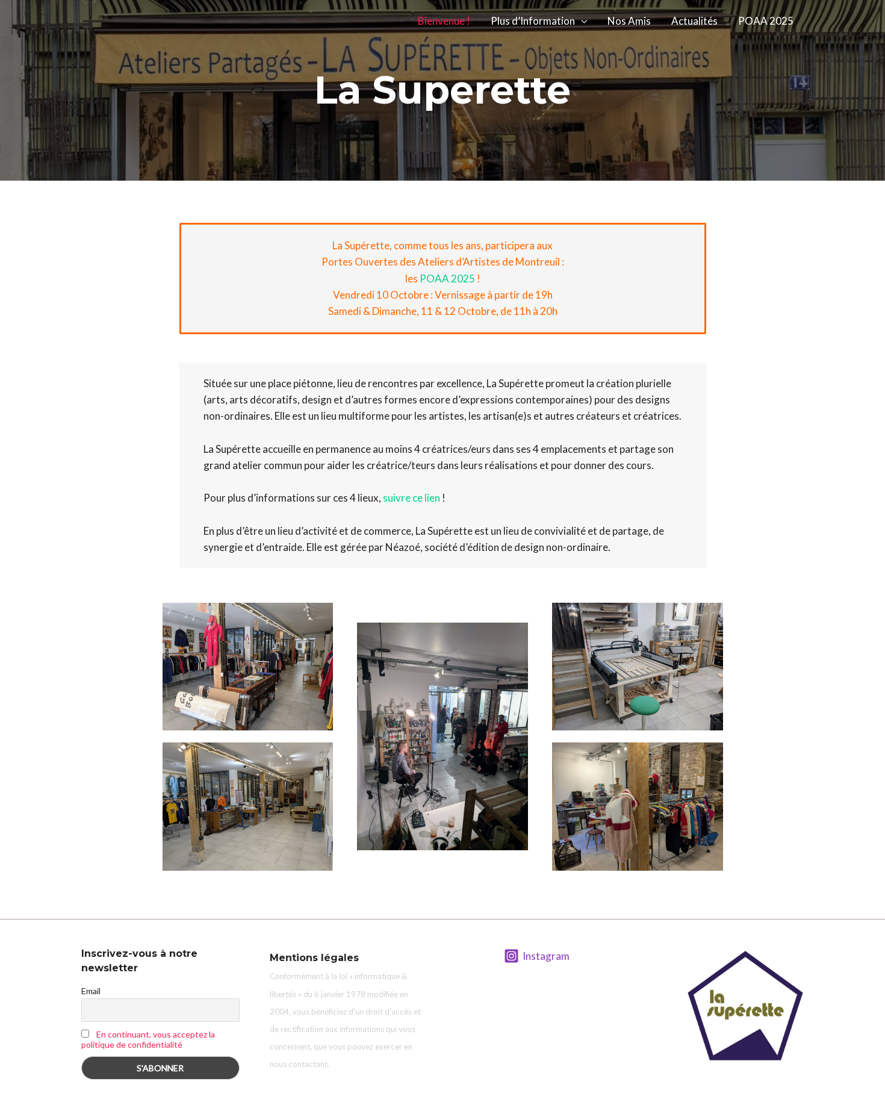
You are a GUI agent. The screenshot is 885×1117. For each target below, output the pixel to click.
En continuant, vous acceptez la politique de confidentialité (148, 1039)
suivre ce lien (411, 497)
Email (91, 991)
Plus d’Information (533, 20)
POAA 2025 (765, 20)
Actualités (694, 20)
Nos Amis (629, 20)
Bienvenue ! (444, 20)
